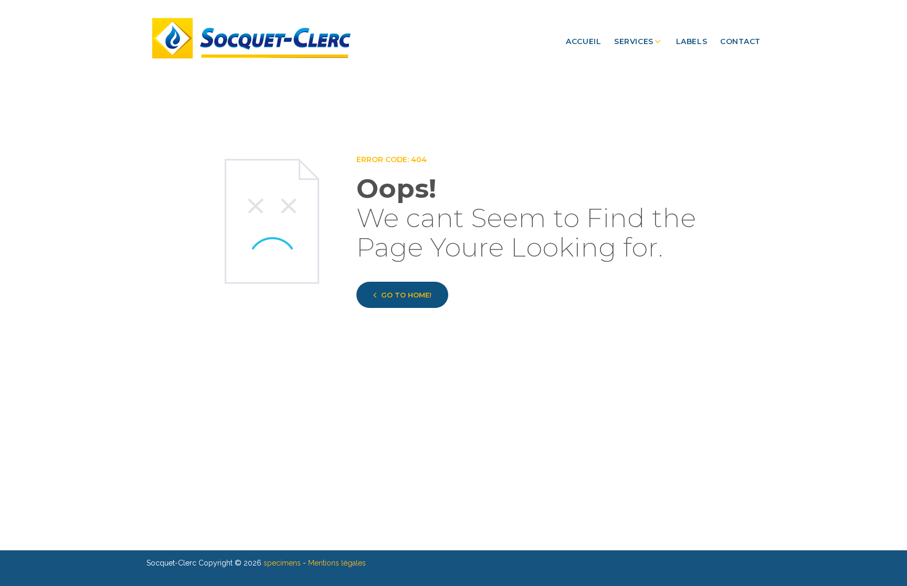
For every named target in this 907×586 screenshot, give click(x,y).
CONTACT (740, 41)
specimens (282, 563)
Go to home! (406, 295)
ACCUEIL (583, 41)
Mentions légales (337, 563)
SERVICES (633, 41)
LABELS (691, 41)
